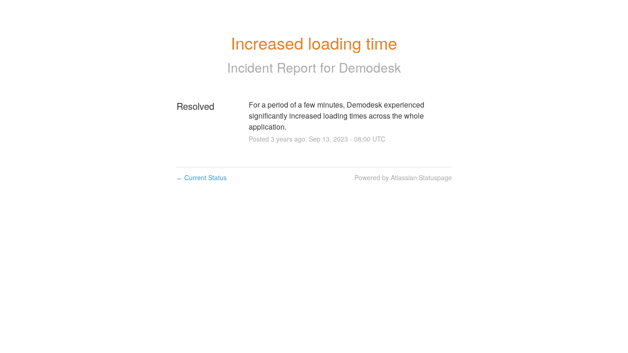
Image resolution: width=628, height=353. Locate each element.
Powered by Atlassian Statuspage (403, 177)
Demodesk (370, 67)
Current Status (201, 177)
